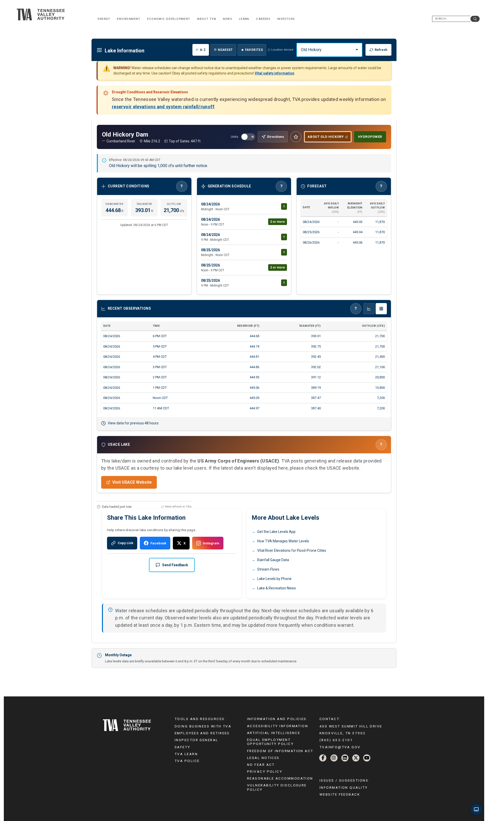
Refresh (381, 50)
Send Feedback (175, 565)
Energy (104, 19)
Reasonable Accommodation (280, 778)
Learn (244, 19)
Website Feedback (339, 794)
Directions (275, 137)
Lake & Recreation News (276, 588)
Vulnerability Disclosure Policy (277, 787)
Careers (263, 19)
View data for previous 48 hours (133, 423)
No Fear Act (261, 765)
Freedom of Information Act (280, 751)
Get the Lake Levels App (276, 532)
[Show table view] (381, 308)
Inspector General (196, 740)
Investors (286, 19)
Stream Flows (268, 569)
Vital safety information (274, 73)
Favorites (254, 50)
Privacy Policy (264, 771)
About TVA (206, 19)
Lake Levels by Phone (274, 579)
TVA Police (187, 761)
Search (475, 19)
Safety (182, 747)
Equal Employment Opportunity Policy (270, 742)
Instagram (211, 543)
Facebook (158, 543)
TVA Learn (186, 754)
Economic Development (168, 19)
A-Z (203, 50)
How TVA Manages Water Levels (283, 541)
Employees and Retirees (202, 733)
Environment (129, 19)
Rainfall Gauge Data (273, 560)
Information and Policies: (277, 719)
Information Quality (343, 787)
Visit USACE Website (132, 482)
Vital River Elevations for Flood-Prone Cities (291, 550)
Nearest (225, 50)
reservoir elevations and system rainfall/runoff (163, 106)
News (227, 19)
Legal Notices (263, 758)
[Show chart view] (369, 308)
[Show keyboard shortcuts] (476, 809)
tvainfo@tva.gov (340, 747)
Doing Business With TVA (203, 726)
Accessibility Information (277, 726)
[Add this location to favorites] (295, 136)
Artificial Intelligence (273, 733)
